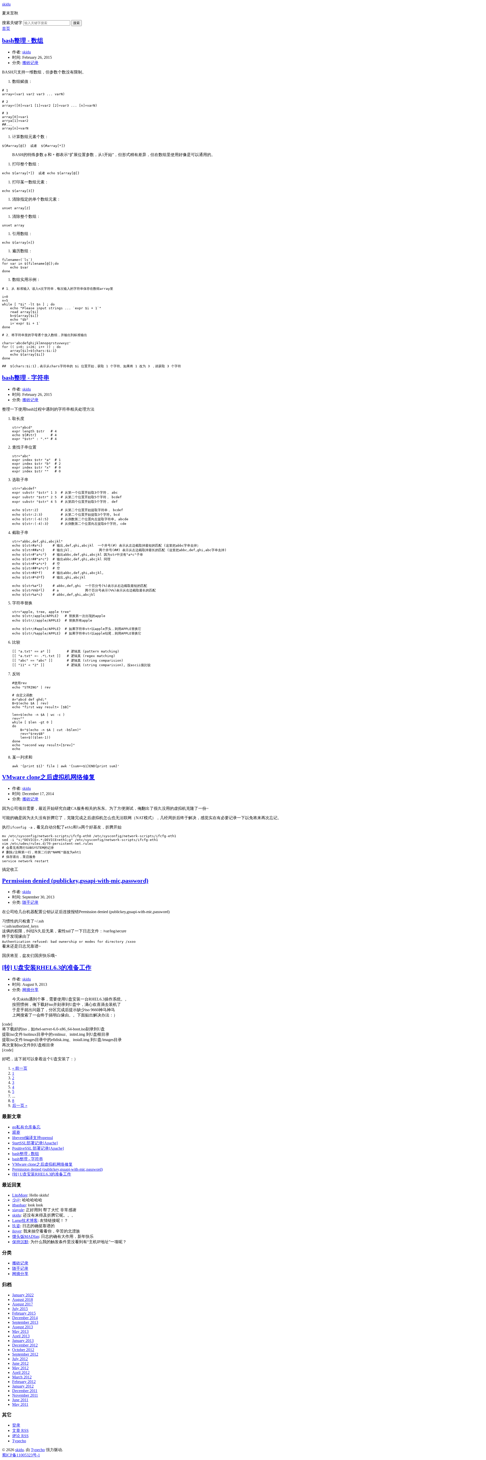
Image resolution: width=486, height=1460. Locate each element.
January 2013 (23, 1340)
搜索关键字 (12, 23)
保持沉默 (20, 1242)
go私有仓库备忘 (26, 1127)
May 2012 (20, 1368)
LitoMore (19, 1195)
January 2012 (23, 1386)
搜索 (76, 23)
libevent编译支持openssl (32, 1138)
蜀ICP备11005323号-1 (21, 1455)
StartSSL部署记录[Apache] (35, 1143)
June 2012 (20, 1363)
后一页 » (19, 1105)
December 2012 (25, 1345)
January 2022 (23, 1295)
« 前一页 (19, 1068)
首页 (6, 28)
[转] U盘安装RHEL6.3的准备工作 (46, 967)
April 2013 (21, 1336)
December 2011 (24, 1391)
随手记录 (30, 902)
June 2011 (20, 1400)
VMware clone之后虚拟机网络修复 (48, 777)
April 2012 (21, 1372)
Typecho (19, 1441)
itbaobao (19, 1205)
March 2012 (22, 1377)
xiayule (18, 1210)
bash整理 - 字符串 (25, 377)
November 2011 (25, 1395)
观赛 (16, 1132)
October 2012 (23, 1350)
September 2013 (25, 1322)
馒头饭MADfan (25, 1236)
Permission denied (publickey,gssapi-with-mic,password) (75, 880)
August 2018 (22, 1299)
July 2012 (20, 1359)
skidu (6, 4)
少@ (16, 1200)
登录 (16, 1425)
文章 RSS (20, 1430)
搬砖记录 (30, 63)
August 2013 (22, 1327)
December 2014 (25, 1318)
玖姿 (16, 1226)
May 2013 (20, 1331)
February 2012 (24, 1381)
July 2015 (20, 1309)
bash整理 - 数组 (22, 40)
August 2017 (22, 1304)
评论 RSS (20, 1436)
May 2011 (20, 1404)
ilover (16, 1231)
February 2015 (24, 1313)
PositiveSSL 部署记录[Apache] (38, 1148)
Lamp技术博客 (25, 1220)
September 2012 (25, 1354)
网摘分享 (30, 990)
